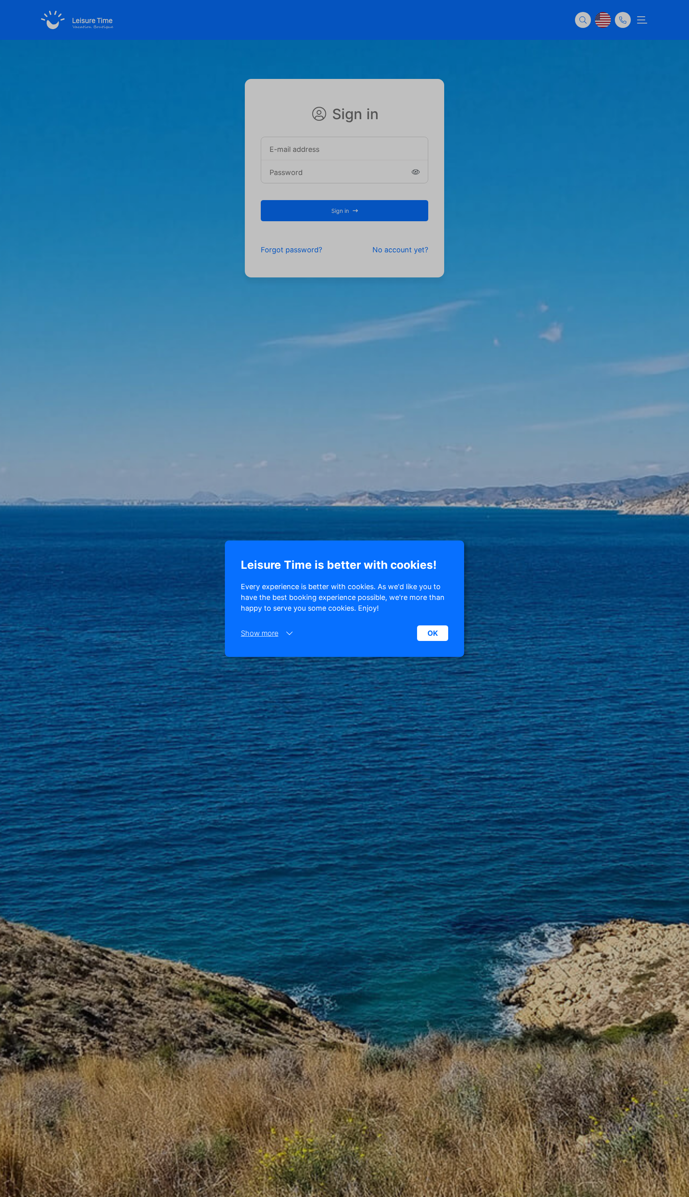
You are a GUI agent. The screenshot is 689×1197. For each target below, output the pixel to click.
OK (432, 633)
